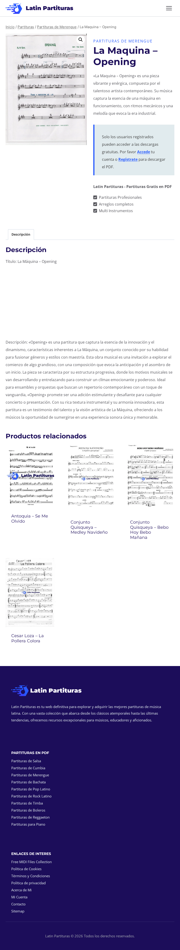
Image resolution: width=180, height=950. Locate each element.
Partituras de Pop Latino (30, 789)
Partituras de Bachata (28, 782)
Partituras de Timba (27, 803)
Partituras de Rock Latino (31, 796)
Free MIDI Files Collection (31, 861)
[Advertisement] (90, 302)
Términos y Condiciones (30, 875)
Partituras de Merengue (123, 41)
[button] (80, 39)
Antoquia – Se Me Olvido (29, 518)
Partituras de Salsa (26, 760)
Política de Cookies (26, 868)
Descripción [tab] (20, 234)
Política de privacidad (28, 883)
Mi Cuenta (19, 897)
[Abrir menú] (168, 8)
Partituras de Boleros (28, 810)
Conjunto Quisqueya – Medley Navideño (89, 527)
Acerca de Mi (21, 890)
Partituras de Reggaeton (30, 817)
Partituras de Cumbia (28, 768)
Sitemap (17, 911)
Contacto (18, 904)
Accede (143, 151)
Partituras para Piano (28, 824)
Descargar (31, 534)
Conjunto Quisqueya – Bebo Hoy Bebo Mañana (149, 530)
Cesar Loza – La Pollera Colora (27, 638)
